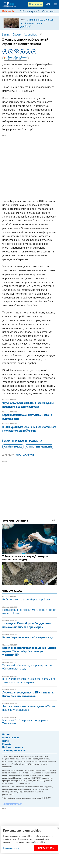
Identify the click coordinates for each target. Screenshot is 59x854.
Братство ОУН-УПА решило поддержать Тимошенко (25, 721)
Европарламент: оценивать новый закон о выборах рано (27, 416)
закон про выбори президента (23, 440)
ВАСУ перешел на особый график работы (26, 599)
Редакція (6, 744)
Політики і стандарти (12, 747)
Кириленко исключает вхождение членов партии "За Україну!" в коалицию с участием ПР (29, 651)
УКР (48, 4)
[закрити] (58, 828)
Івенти (5, 740)
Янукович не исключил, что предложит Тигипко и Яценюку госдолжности (29, 708)
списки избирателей (39, 446)
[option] (29, 23)
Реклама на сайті (10, 737)
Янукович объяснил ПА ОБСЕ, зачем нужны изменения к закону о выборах (28, 404)
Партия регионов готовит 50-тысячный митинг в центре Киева (28, 611)
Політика (17, 34)
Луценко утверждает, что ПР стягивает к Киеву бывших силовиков (27, 694)
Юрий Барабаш (13, 446)
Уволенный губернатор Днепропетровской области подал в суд (27, 666)
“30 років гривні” (29, 11)
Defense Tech (9, 11)
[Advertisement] (29, 167)
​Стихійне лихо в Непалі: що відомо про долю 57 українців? (37, 23)
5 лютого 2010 (30, 34)
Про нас (6, 734)
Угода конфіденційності (14, 750)
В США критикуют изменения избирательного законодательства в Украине (29, 428)
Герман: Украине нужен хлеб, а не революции (28, 637)
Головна (6, 34)
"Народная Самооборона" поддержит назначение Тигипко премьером (26, 625)
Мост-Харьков (25, 454)
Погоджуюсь (46, 848)
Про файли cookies (11, 848)
